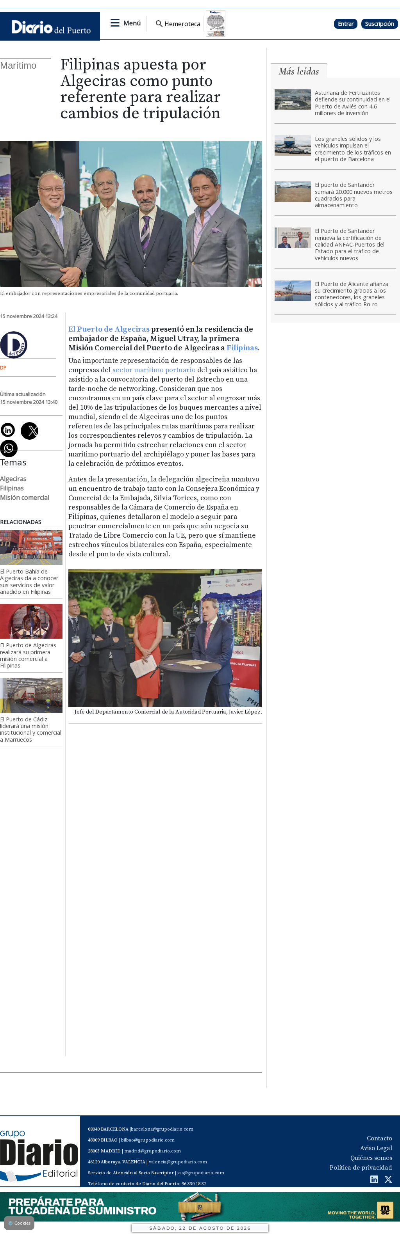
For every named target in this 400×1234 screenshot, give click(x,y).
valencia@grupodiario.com (178, 1162)
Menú (132, 23)
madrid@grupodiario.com (152, 1151)
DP (3, 367)
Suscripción (379, 23)
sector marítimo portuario (154, 370)
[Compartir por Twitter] (29, 431)
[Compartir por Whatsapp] (9, 448)
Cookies (19, 1223)
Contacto (379, 1138)
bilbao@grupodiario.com (148, 1140)
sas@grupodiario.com (200, 1173)
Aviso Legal (376, 1148)
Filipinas (242, 348)
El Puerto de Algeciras (109, 329)
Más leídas (299, 71)
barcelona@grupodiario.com (162, 1129)
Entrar (346, 23)
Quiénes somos (371, 1158)
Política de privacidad (361, 1168)
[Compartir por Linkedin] (8, 430)
